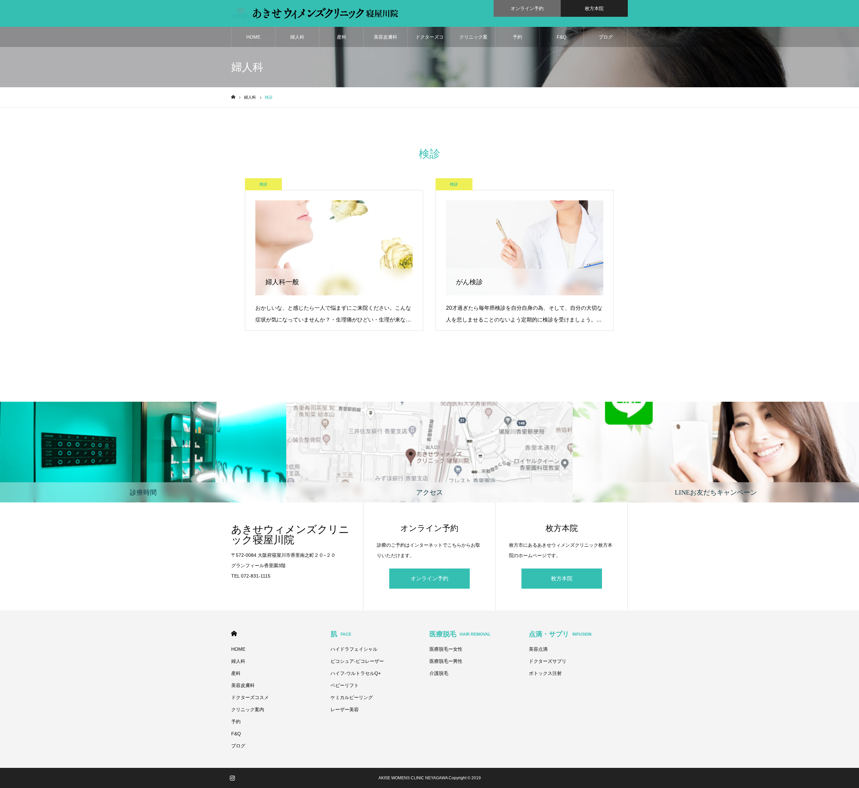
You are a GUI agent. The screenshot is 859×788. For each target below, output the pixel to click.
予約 (517, 37)
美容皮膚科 (385, 37)
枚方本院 (594, 8)
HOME (253, 37)
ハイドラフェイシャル (354, 649)
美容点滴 (538, 649)
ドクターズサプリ (547, 661)
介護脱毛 (439, 673)
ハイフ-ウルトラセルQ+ (356, 673)
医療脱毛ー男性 (446, 661)
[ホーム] (233, 97)
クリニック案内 (473, 40)
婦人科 (297, 37)
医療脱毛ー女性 (446, 649)
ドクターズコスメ (429, 40)
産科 (341, 37)
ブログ (606, 37)
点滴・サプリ (560, 634)
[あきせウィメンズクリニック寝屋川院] (314, 13)
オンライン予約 (527, 8)
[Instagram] (232, 778)
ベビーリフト (345, 685)
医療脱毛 (460, 634)
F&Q (561, 37)
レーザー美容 (345, 709)
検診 (263, 184)
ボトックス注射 (545, 673)
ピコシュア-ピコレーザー (357, 661)
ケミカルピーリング (352, 697)
